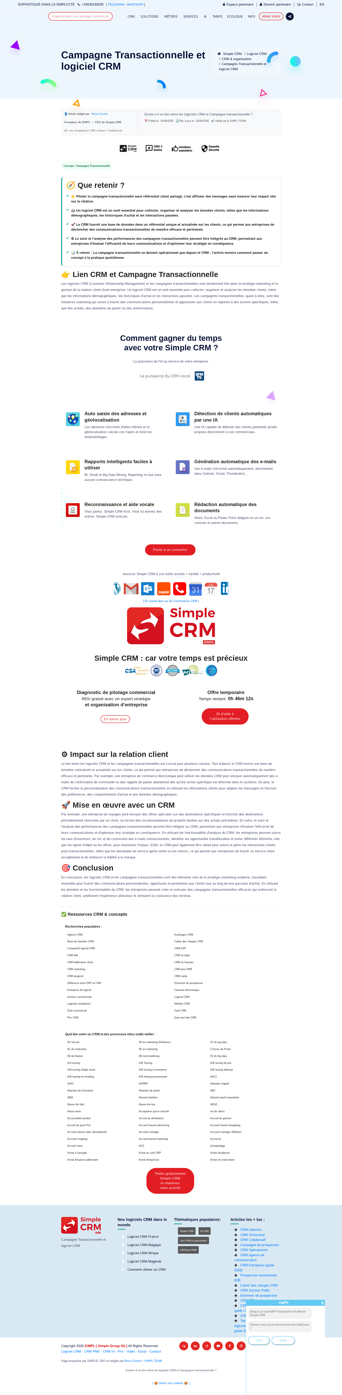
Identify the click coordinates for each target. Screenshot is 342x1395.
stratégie (248, 284)
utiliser (189, 776)
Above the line (147, 1104)
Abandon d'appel (219, 1083)
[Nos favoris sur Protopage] (206, 1345)
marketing (263, 284)
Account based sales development (87, 1131)
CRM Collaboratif (253, 1240)
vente (163, 851)
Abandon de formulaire (80, 1090)
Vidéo (131, 1351)
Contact (308, 4)
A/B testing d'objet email (81, 1069)
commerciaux (245, 432)
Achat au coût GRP (150, 1152)
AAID (70, 1083)
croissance (163, 896)
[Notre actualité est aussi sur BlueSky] (183, 1345)
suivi (261, 820)
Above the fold (75, 1104)
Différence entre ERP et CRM (84, 983)
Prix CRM (72, 1017)
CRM (131, 16)
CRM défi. (73, 955)
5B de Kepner (75, 1056)
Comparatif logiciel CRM (81, 948)
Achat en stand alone (222, 1159)
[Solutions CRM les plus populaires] (181, 150)
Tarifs (217, 16)
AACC (213, 1076)
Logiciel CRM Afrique (143, 1253)
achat (147, 296)
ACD (141, 1145)
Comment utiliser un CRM (146, 1269)
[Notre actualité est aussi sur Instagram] (241, 1345)
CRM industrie (250, 1230)
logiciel (137, 290)
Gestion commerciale (79, 996)
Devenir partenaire (277, 4)
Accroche (215, 1138)
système (250, 782)
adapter (232, 788)
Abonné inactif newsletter (224, 1097)
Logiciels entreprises (79, 1003)
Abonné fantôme (148, 1097)
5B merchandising (149, 1056)
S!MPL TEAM (153, 1360)
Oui (258, 1340)
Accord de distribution (151, 1118)
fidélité (112, 857)
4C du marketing (76, 1049)
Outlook (208, 474)
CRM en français (184, 962)
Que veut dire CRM (185, 1017)
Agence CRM (75, 934)
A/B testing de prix (221, 1062)
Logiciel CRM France (143, 1237)
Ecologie (235, 16)
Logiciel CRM (257, 54)
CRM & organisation (236, 59)
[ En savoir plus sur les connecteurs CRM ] (171, 601)
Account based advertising (154, 1125)
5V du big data (218, 1056)
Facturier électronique (186, 989)
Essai (142, 1351)
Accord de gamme (220, 1118)
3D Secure (73, 1042)
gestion (66, 290)
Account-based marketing (153, 1138)
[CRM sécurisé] (210, 150)
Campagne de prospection (259, 1245)
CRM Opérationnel (254, 1250)
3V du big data (218, 1042)
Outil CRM (180, 1010)
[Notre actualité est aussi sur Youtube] (218, 1345)
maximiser (128, 845)
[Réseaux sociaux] (290, 16)
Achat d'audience (220, 1152)
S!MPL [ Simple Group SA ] (106, 1346)
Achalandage (217, 1145)
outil (165, 290)
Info (251, 16)
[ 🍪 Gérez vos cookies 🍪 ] (171, 1383)
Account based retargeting (225, 1125)
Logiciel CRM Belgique (144, 1245)
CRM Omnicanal (252, 1235)
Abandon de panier (149, 1090)
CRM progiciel (75, 976)
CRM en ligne (182, 955)
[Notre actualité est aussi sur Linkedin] (195, 1345)
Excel (208, 518)
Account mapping (77, 1138)
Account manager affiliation (225, 1131)
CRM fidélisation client (80, 962)
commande (106, 782)
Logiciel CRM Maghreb (144, 1261)
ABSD (213, 1104)
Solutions (150, 16)
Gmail (220, 474)
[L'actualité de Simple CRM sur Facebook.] (229, 1345)
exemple (106, 776)
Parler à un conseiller (170, 549)
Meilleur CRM (182, 1003)
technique (125, 480)
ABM (70, 1097)
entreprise (117, 290)
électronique (167, 776)
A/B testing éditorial (221, 1069)
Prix (121, 1351)
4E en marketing (148, 1049)
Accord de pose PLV (79, 1125)
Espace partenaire (240, 4)
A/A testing (73, 1062)
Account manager (149, 1131)
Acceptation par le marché (154, 1111)
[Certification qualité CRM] (171, 670)
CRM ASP (180, 948)
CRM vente (180, 976)
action (191, 782)
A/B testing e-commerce (153, 1069)
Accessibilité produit (78, 1118)
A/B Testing (145, 1062)
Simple (109, 511)
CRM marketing (76, 969)
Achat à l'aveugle (77, 1152)
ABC (213, 1090)
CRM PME (92, 1351)
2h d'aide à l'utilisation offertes (225, 716)
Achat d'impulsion (149, 1159)
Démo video (271, 16)
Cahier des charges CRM (188, 941)
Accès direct (217, 1111)
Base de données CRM (80, 941)
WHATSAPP (135, 4)
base (263, 764)
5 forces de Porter (220, 1049)
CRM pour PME (183, 969)
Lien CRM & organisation (193, 1240)
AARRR (143, 1083)
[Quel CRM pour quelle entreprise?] (128, 150)
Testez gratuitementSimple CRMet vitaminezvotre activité (170, 1181)
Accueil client (75, 1145)
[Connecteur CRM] (171, 589)
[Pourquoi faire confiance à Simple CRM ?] (154, 150)
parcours (241, 883)
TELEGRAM (116, 4)
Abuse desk (74, 1111)
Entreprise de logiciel (79, 989)
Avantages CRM (183, 934)
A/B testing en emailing (80, 1076)
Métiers (171, 16)
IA (205, 16)
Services (190, 16)
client (97, 290)
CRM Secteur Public (255, 1290)
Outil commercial (77, 1010)
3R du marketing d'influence (154, 1042)
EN (322, 4)
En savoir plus (115, 719)
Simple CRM (232, 54)
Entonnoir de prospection (188, 983)
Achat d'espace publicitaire (82, 1159)
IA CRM (204, 1231)
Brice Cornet (99, 113)
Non (283, 1340)
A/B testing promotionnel (153, 1076)
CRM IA (108, 1351)
